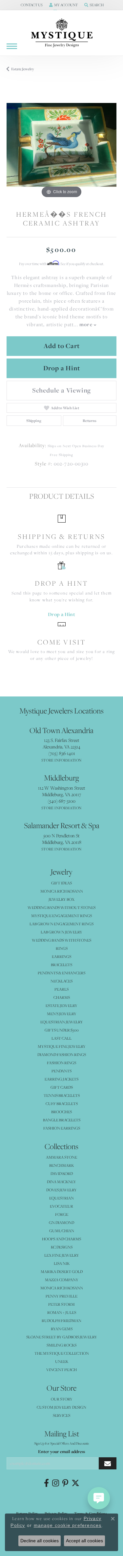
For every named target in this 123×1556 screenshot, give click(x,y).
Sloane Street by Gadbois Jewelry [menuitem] (61, 1337)
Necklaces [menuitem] (61, 981)
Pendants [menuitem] (61, 1071)
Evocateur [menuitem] (61, 1206)
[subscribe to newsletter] (107, 1463)
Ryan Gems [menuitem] (61, 1328)
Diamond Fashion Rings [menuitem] (61, 1054)
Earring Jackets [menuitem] (61, 1079)
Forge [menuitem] (61, 1214)
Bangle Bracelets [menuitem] (61, 1120)
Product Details (61, 496)
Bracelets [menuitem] (61, 964)
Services (61, 1415)
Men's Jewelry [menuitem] (61, 1013)
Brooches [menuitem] (61, 1111)
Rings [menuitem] (62, 948)
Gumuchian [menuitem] (61, 1230)
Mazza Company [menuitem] (61, 1279)
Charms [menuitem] (61, 997)
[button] (31, 5)
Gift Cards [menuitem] (62, 1087)
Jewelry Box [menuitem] (61, 899)
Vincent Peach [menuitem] (61, 1369)
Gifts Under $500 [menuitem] (62, 1030)
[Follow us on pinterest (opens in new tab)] (65, 1483)
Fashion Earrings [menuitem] (61, 1128)
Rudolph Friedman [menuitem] (61, 1320)
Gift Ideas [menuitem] (61, 883)
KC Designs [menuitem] (61, 1247)
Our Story (61, 1399)
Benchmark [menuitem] (61, 1165)
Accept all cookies (84, 1540)
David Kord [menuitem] (62, 1173)
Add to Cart (62, 346)
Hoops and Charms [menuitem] (61, 1239)
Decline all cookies (39, 1540)
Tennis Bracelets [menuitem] (62, 1095)
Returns (90, 420)
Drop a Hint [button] (61, 368)
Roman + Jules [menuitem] (61, 1312)
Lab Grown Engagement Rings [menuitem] (61, 924)
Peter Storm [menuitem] (61, 1304)
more (86, 324)
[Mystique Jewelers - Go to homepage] (61, 33)
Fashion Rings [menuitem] (61, 1062)
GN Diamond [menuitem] (61, 1222)
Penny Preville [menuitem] (61, 1296)
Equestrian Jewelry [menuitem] (61, 1022)
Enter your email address (61, 1451)
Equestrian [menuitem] (61, 1198)
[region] (61, 145)
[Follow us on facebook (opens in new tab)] (46, 1483)
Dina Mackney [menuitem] (61, 1181)
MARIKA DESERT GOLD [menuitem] (62, 1271)
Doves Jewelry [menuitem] (61, 1190)
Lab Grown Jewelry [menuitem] (61, 932)
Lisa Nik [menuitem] (62, 1263)
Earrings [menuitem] (61, 956)
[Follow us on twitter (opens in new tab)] (75, 1483)
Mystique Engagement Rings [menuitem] (61, 915)
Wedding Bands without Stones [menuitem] (61, 907)
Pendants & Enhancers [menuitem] (61, 973)
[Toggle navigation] (12, 46)
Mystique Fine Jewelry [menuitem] (62, 1046)
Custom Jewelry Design (61, 1407)
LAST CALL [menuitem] (61, 1038)
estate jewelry (22, 69)
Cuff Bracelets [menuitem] (62, 1103)
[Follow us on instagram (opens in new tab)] (55, 1483)
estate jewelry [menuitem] (61, 1005)
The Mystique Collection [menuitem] (61, 1353)
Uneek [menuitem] (61, 1361)
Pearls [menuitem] (61, 989)
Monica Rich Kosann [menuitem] (61, 1288)
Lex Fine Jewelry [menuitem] (61, 1255)
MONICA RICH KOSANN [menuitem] (61, 891)
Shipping (33, 420)
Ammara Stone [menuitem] (61, 1157)
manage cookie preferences (68, 1525)
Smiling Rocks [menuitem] (61, 1345)
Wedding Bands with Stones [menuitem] (61, 940)
